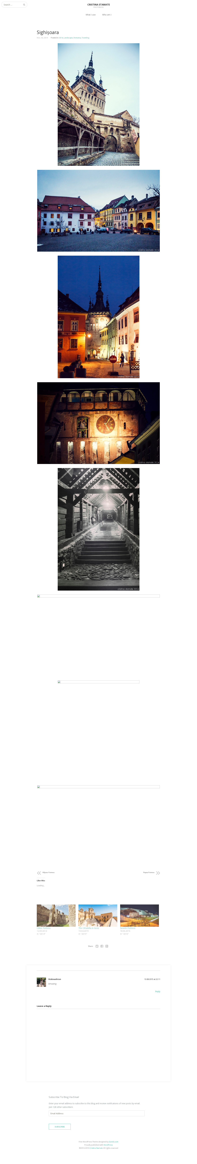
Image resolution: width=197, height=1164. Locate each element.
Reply (157, 991)
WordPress (108, 1145)
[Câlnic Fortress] (56, 915)
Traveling (85, 37)
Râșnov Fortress (49, 872)
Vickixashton (54, 979)
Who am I (106, 14)
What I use (91, 14)
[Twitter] (96, 946)
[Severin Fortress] (139, 915)
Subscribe (60, 1127)
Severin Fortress (127, 928)
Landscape (68, 37)
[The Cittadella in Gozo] (97, 915)
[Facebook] (101, 946)
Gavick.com (113, 1141)
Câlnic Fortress (44, 928)
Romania (77, 37)
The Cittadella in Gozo (88, 928)
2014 (61, 37)
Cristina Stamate (96, 1148)
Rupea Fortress (148, 872)
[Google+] (106, 946)
